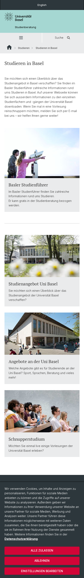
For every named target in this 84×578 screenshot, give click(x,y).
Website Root (9, 47)
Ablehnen (42, 560)
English (42, 5)
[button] (21, 38)
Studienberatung (25, 27)
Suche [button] (59, 37)
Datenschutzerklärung (21, 539)
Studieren (24, 48)
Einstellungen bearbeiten (42, 571)
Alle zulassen (42, 550)
